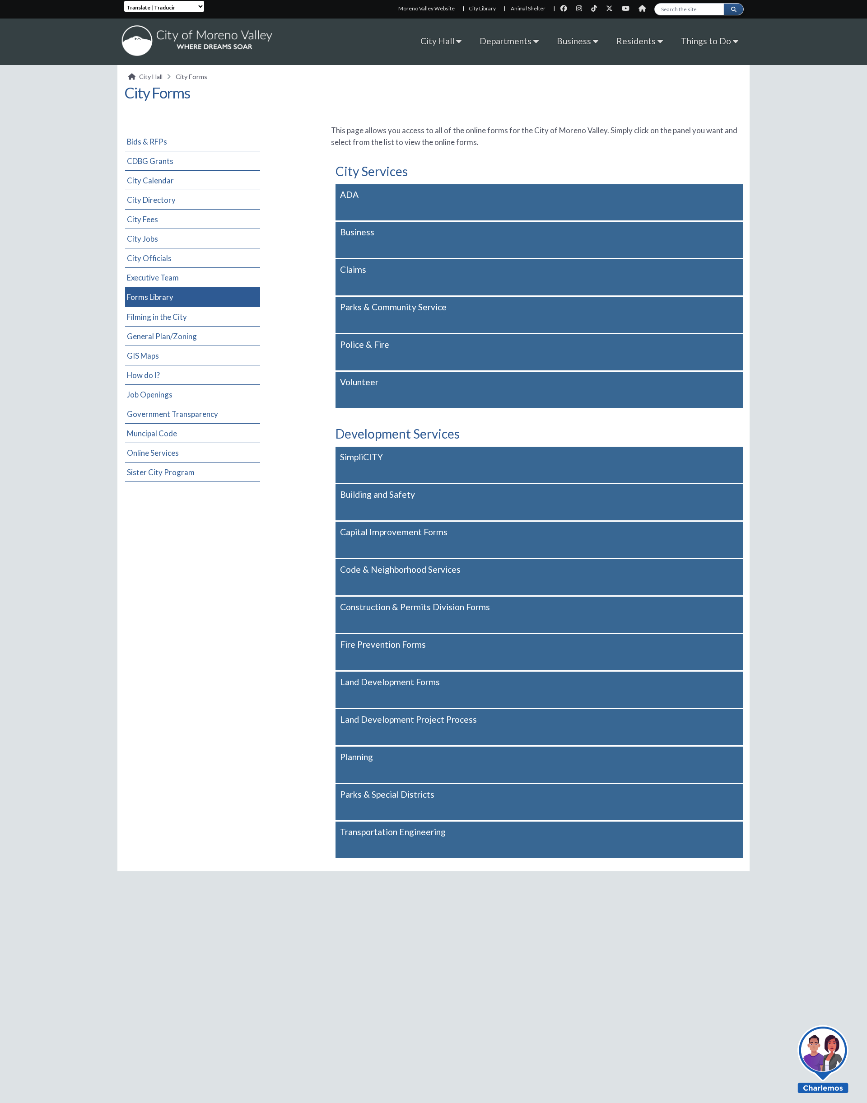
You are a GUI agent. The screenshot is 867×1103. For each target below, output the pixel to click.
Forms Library (150, 297)
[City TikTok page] (596, 8)
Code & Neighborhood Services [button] (400, 569)
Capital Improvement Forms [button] (393, 532)
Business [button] (357, 232)
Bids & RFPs (147, 141)
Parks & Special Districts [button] (387, 794)
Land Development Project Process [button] (408, 719)
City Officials (149, 258)
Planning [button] (356, 757)
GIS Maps (143, 355)
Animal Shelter (528, 8)
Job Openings (149, 394)
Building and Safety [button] (377, 494)
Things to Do (707, 41)
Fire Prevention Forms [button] (383, 644)
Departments (506, 41)
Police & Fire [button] (364, 344)
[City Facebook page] (566, 8)
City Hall (438, 41)
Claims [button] (353, 269)
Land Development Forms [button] (390, 682)
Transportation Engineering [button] (393, 832)
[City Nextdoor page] (645, 8)
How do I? (143, 375)
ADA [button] (349, 194)
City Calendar (150, 180)
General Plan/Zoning (162, 336)
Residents (636, 41)
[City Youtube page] (628, 8)
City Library (482, 8)
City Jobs (142, 238)
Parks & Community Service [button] (393, 307)
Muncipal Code (152, 433)
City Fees (142, 219)
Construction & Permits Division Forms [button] (415, 607)
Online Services (153, 453)
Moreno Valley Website (426, 8)
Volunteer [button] (359, 382)
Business (575, 41)
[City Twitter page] (612, 8)
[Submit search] (733, 9)
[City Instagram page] (581, 8)
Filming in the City (157, 317)
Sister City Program (161, 472)
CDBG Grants (150, 161)
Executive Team (153, 277)
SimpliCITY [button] (361, 457)
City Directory (151, 200)
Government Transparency (172, 414)
